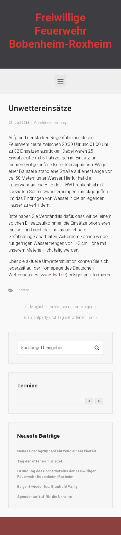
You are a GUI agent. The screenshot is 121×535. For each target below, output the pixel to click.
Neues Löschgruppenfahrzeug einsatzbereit (57, 451)
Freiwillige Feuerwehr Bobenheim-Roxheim (60, 31)
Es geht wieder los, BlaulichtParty (47, 486)
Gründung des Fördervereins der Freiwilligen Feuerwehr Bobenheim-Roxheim (57, 474)
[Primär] (60, 81)
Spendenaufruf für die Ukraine (44, 497)
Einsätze (22, 290)
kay (63, 123)
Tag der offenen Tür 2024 (39, 461)
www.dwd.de (53, 274)
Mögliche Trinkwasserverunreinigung (63, 306)
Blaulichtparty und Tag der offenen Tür (58, 317)
